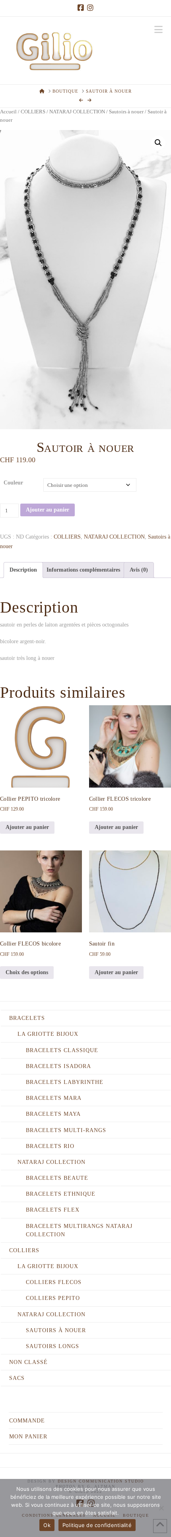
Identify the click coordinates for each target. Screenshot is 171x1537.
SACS (17, 1378)
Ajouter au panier (47, 510)
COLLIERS (33, 112)
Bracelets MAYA (53, 1114)
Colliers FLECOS (54, 1282)
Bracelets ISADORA (58, 1066)
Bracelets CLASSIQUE (62, 1050)
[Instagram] (90, 8)
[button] (158, 30)
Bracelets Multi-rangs (66, 1130)
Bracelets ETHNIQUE (60, 1194)
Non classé (28, 1362)
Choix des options (27, 972)
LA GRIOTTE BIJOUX (47, 1034)
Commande (27, 1421)
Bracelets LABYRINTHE (64, 1082)
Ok (47, 1525)
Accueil (8, 112)
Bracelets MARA (54, 1098)
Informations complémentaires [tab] (83, 570)
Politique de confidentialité (97, 1525)
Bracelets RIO (50, 1146)
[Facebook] (81, 8)
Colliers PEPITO (53, 1298)
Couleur (13, 483)
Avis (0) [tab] (139, 570)
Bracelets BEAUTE (57, 1178)
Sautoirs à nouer (126, 112)
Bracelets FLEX (53, 1210)
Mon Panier (28, 1437)
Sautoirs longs (52, 1346)
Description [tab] (23, 570)
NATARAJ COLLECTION (77, 112)
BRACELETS (27, 1018)
